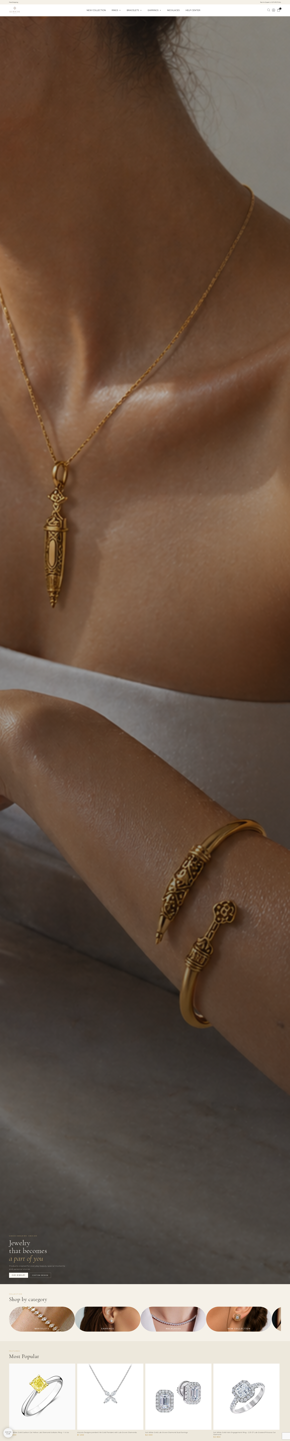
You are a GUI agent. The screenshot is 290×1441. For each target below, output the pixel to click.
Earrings (153, 10)
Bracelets (133, 10)
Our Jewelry (18, 1275)
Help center (193, 10)
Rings (115, 10)
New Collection (96, 10)
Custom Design (40, 1275)
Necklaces (173, 10)
